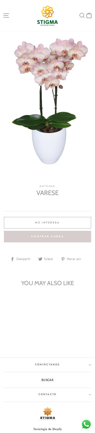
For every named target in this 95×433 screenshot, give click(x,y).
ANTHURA (47, 186)
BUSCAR (47, 380)
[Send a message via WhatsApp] (86, 424)
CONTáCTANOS (47, 364)
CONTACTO (47, 394)
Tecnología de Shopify (47, 429)
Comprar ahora (47, 236)
